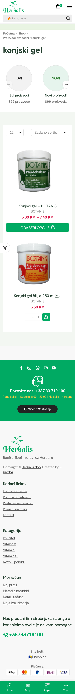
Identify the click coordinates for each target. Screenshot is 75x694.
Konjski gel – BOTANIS (38, 206)
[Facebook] (21, 368)
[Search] (68, 18)
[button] (59, 6)
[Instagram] (29, 368)
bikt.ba (8, 472)
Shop (22, 33)
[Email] (46, 368)
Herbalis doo (31, 467)
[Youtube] (54, 368)
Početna (9, 33)
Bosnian (40, 657)
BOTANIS (37, 211)
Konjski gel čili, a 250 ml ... (37, 295)
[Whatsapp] (37, 368)
